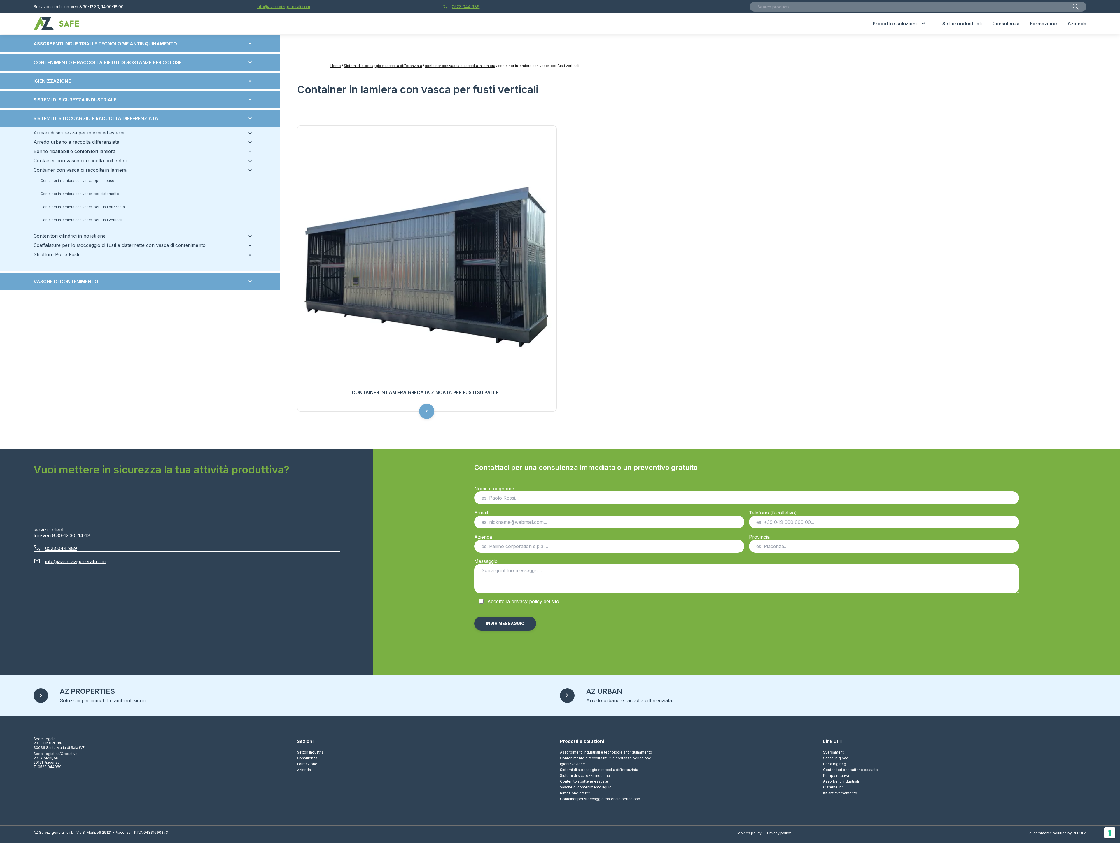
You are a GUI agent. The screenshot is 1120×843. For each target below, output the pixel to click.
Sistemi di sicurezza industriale (143, 100)
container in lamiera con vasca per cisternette (80, 194)
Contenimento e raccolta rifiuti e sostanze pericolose (605, 758)
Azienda (483, 537)
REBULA (1079, 833)
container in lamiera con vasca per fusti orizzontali (84, 207)
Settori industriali (311, 752)
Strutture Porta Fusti (140, 254)
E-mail (481, 513)
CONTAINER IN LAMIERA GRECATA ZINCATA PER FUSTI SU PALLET (427, 392)
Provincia (759, 537)
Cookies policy (749, 833)
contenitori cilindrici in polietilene (140, 236)
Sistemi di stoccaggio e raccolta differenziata (383, 66)
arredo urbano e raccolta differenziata (140, 142)
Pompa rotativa (836, 775)
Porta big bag (834, 764)
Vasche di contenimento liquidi (586, 787)
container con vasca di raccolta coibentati (140, 161)
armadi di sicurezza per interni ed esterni (140, 133)
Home (335, 66)
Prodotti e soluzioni (582, 741)
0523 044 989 (461, 7)
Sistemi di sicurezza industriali (586, 775)
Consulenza (307, 758)
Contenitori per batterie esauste (850, 770)
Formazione (307, 764)
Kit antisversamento (840, 793)
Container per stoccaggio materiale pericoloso (600, 799)
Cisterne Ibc (833, 787)
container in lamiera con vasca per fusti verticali (81, 220)
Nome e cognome (494, 488)
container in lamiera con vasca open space (77, 180)
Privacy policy (779, 833)
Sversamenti (834, 752)
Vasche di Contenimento (143, 282)
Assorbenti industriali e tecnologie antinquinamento (143, 44)
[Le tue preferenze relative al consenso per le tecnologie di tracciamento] (1109, 832)
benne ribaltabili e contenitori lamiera (140, 151)
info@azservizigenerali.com (283, 6)
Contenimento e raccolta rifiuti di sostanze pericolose (143, 62)
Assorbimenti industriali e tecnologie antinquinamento (606, 752)
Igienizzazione (143, 81)
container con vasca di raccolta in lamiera (460, 66)
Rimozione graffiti (575, 793)
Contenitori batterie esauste (584, 781)
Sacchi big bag (835, 758)
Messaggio (486, 561)
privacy (519, 601)
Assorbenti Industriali (841, 781)
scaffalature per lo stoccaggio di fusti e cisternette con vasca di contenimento (140, 245)
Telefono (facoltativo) (773, 513)
